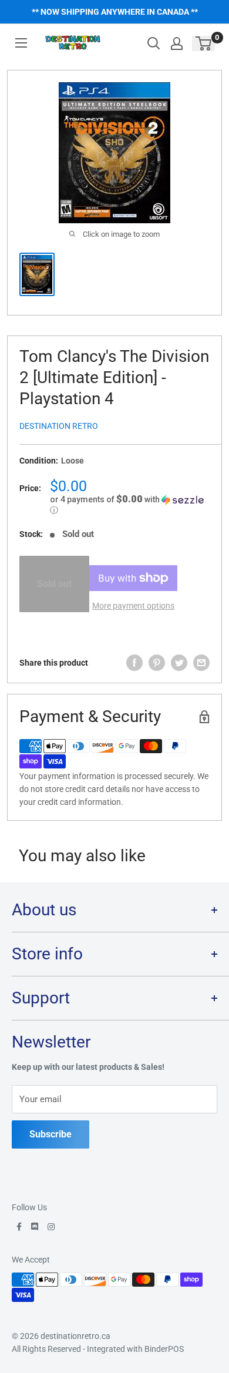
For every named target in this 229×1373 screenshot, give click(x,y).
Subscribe (50, 1134)
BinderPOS (164, 1349)
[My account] (177, 43)
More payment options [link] (133, 605)
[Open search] (153, 43)
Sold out (54, 583)
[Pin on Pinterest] (157, 662)
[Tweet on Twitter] (179, 662)
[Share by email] (201, 662)
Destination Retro (58, 426)
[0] (204, 43)
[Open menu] (21, 43)
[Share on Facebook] (134, 662)
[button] (130, 505)
